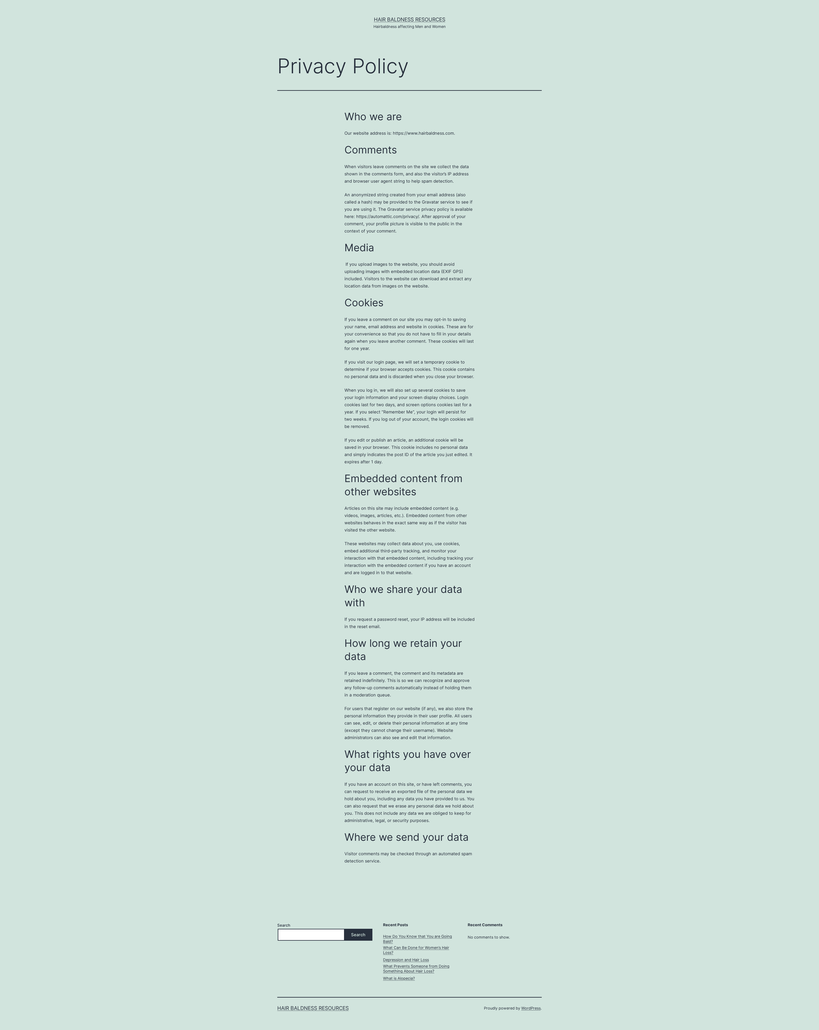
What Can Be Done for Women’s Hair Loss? (416, 950)
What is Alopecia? (399, 978)
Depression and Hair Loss (406, 960)
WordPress (531, 1008)
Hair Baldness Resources (409, 19)
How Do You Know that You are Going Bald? (417, 938)
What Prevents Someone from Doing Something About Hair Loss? (416, 968)
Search (283, 925)
